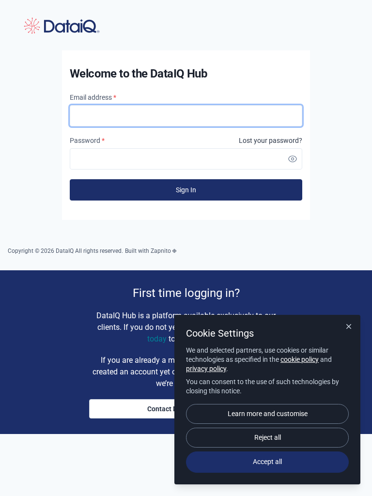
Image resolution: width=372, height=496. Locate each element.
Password (87, 140)
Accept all (267, 461)
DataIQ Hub (61, 26)
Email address (93, 97)
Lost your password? (270, 140)
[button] (292, 159)
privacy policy (206, 368)
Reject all (267, 437)
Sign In (186, 190)
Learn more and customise (268, 414)
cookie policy (299, 359)
